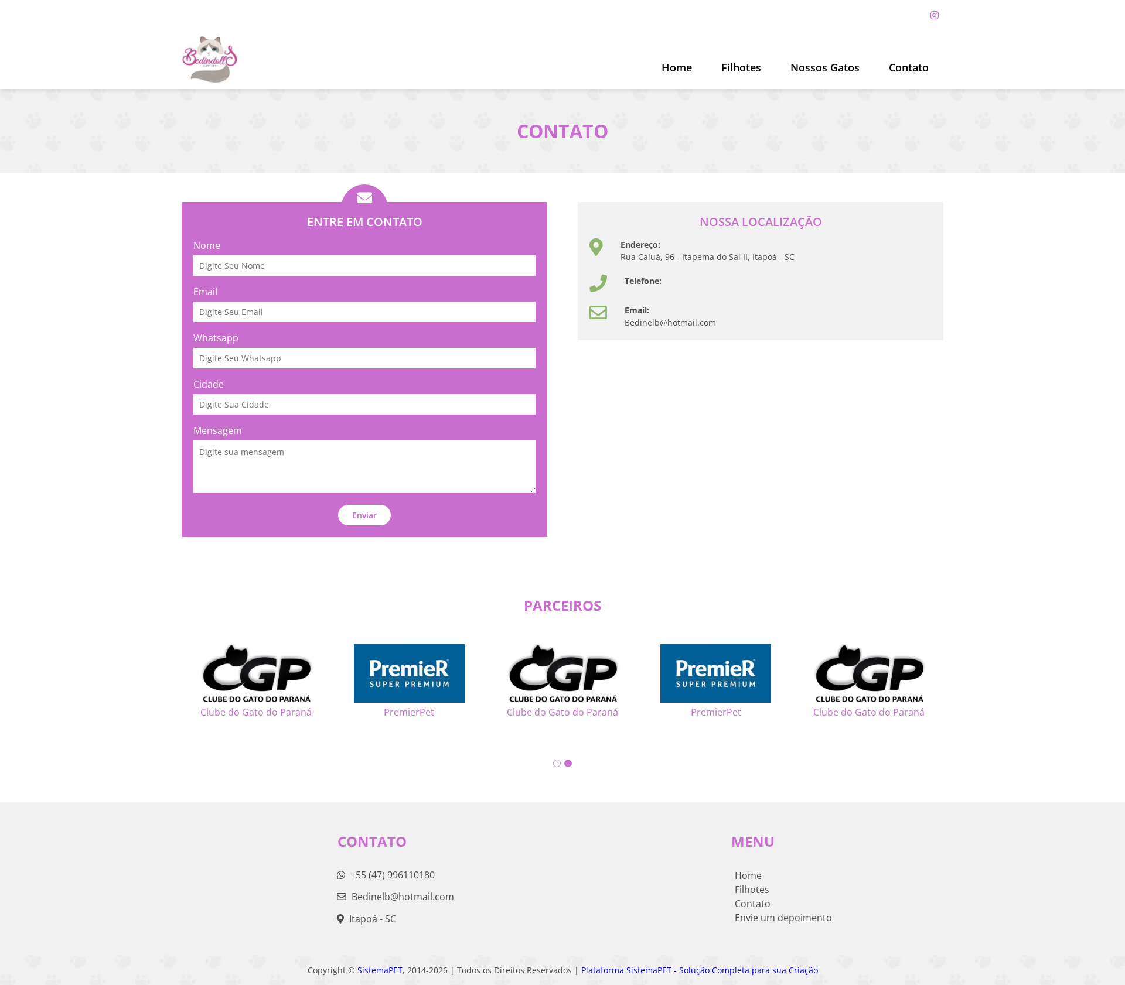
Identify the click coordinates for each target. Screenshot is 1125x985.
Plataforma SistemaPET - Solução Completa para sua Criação (699, 970)
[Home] (210, 59)
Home (677, 67)
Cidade (208, 384)
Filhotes (741, 67)
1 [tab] (557, 763)
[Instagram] (934, 15)
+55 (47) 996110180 (391, 874)
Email (205, 291)
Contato (909, 67)
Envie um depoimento (783, 917)
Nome (206, 245)
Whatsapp (215, 337)
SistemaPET (380, 970)
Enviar (364, 515)
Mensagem (217, 430)
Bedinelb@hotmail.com (403, 896)
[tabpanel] (562, 676)
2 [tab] (568, 763)
